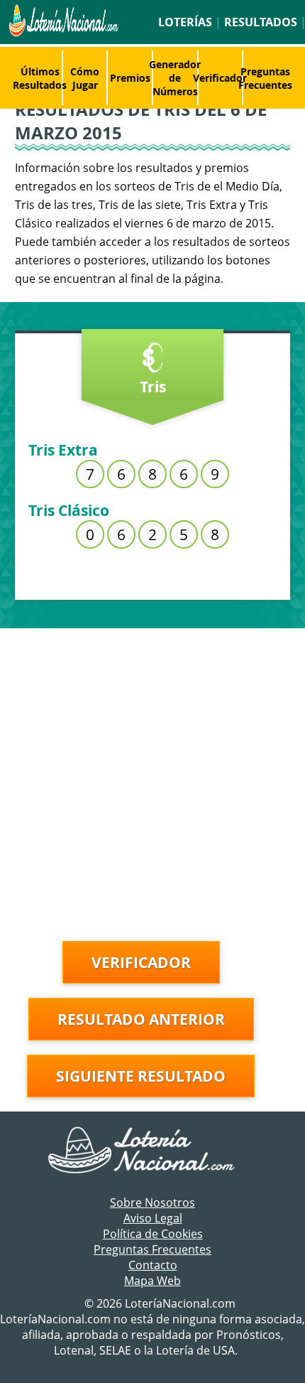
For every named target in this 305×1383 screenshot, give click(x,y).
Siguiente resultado (141, 1076)
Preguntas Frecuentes (265, 78)
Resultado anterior (141, 1019)
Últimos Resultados (40, 78)
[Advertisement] (152, 781)
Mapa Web (152, 1280)
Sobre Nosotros (152, 1202)
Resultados (260, 22)
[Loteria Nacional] (62, 33)
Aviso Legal (152, 1218)
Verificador (220, 78)
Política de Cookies (153, 1234)
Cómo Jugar (84, 78)
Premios (130, 78)
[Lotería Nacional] (153, 1151)
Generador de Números (175, 78)
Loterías (185, 22)
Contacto (152, 1265)
